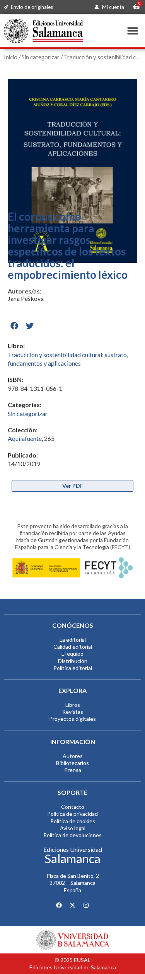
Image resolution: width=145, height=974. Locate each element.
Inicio (10, 57)
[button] (132, 31)
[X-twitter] (72, 905)
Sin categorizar (41, 57)
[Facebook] (59, 905)
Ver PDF (72, 485)
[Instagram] (86, 905)
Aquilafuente (25, 438)
